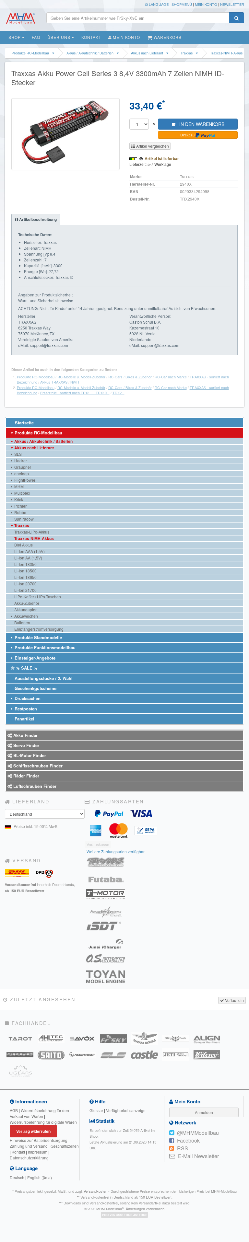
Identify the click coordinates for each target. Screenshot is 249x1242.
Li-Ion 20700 (25, 583)
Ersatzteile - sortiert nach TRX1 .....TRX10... (75, 392)
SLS (17, 454)
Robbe (19, 512)
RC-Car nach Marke (171, 376)
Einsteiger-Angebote (34, 658)
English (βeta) (39, 1177)
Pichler (20, 506)
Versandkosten (95, 1191)
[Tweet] (171, 1133)
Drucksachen (27, 698)
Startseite (24, 423)
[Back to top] (243, 1117)
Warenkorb (167, 37)
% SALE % (26, 668)
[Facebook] (171, 1140)
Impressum (37, 1152)
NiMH (74, 382)
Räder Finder (25, 776)
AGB (14, 1110)
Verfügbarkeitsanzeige (126, 1110)
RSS (182, 1148)
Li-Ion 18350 (25, 564)
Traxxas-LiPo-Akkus (31, 532)
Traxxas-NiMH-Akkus (226, 53)
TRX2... (118, 392)
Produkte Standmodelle (37, 637)
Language (158, 4)
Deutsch (17, 1177)
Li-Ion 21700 (25, 590)
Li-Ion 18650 (25, 577)
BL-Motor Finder (29, 755)
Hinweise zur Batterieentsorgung (38, 1140)
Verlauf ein (234, 1000)
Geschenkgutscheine (34, 688)
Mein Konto (206, 4)
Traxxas (187, 53)
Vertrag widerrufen (33, 1131)
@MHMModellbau (198, 1132)
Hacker (20, 460)
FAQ (36, 37)
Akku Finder (25, 735)
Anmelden (204, 1112)
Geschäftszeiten (65, 1146)
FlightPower (24, 480)
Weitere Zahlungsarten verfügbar (116, 851)
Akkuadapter (25, 609)
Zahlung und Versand (29, 1146)
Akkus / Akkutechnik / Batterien (89, 53)
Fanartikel (23, 719)
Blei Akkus (23, 544)
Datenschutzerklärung (29, 1157)
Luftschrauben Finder (34, 786)
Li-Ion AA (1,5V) (27, 557)
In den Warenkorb (199, 124)
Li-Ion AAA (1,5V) (29, 551)
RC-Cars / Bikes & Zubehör (130, 376)
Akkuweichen (25, 616)
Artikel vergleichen (152, 146)
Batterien (21, 622)
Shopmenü (182, 4)
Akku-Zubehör (26, 603)
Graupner (22, 467)
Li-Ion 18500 (25, 570)
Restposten (25, 709)
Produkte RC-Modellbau (30, 53)
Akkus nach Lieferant (147, 53)
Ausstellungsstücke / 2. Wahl (43, 678)
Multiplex (21, 493)
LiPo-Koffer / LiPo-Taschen (37, 596)
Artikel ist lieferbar (162, 158)
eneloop (21, 473)
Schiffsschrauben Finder (37, 766)
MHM (18, 486)
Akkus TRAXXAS (53, 382)
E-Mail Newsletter (198, 1156)
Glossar (96, 1110)
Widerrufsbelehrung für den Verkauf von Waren (39, 1113)
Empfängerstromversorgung (38, 629)
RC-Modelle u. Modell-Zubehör (81, 376)
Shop (15, 37)
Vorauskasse (98, 844)
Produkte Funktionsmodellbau (44, 647)
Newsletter (232, 4)
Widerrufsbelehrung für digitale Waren (43, 1122)
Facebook (188, 1140)
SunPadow (23, 519)
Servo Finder (25, 745)
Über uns (59, 37)
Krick (18, 499)
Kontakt (91, 37)
